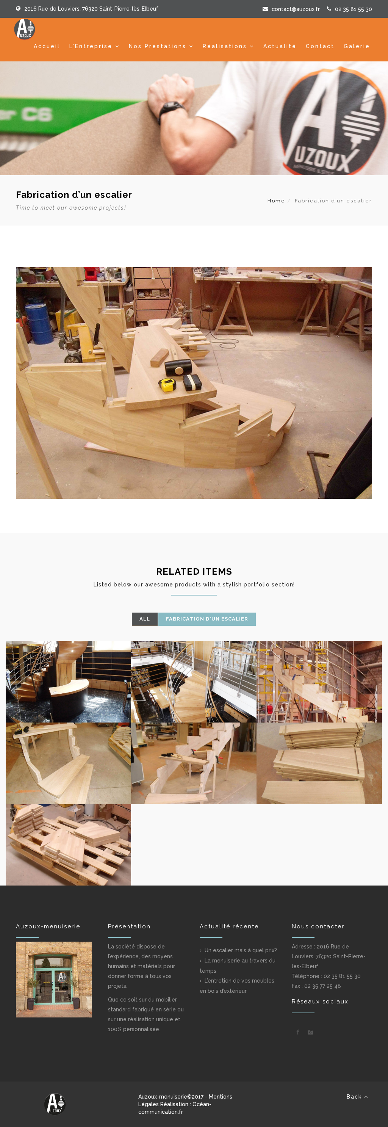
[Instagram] (310, 1032)
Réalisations (225, 46)
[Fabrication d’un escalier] (68, 682)
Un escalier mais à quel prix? (241, 950)
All (144, 619)
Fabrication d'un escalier (207, 619)
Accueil (47, 46)
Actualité (280, 46)
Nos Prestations (157, 46)
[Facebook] (297, 1032)
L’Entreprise (91, 46)
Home (276, 201)
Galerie (357, 46)
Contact (320, 46)
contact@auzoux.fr (296, 9)
